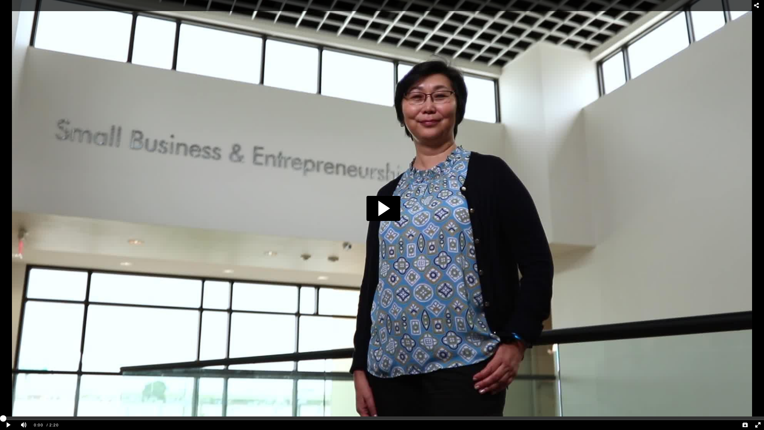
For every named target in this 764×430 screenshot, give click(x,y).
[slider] (382, 418)
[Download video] (745, 425)
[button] (383, 208)
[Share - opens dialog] (757, 5)
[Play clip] (9, 425)
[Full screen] (757, 425)
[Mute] (24, 425)
